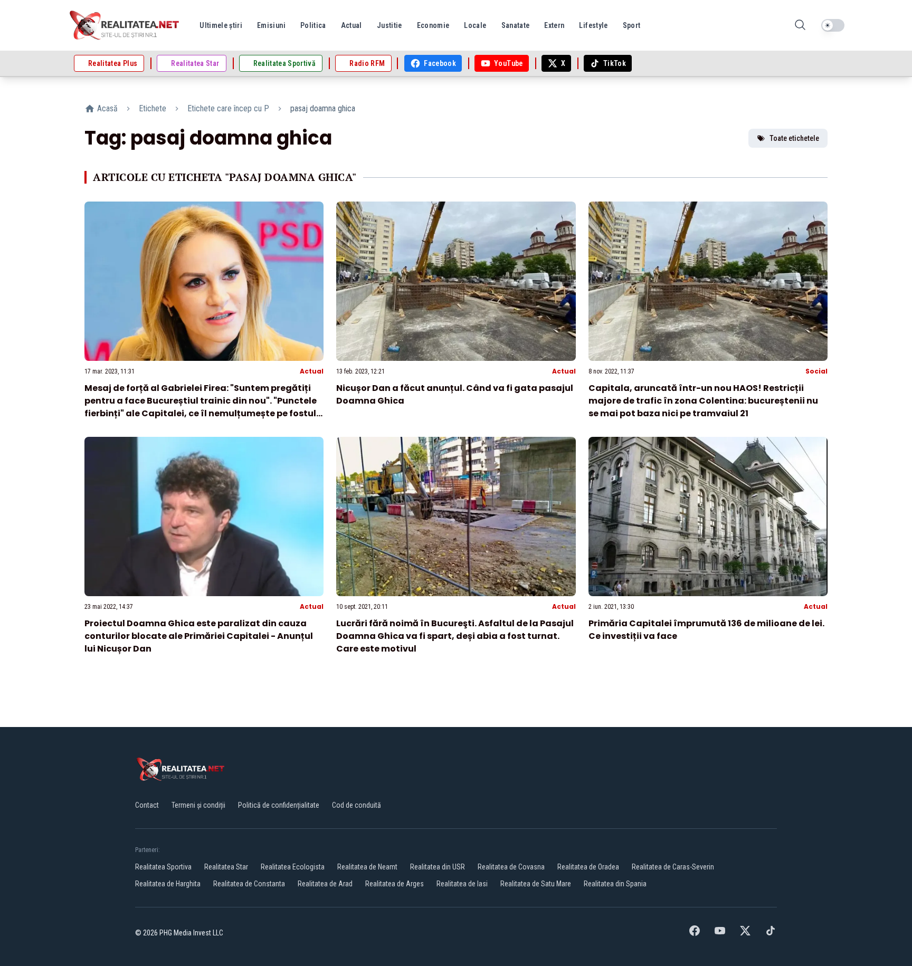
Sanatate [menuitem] (515, 25)
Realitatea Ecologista (293, 867)
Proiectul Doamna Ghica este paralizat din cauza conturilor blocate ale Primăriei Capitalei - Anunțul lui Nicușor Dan (198, 636)
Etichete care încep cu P (228, 108)
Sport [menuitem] (632, 25)
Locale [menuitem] (475, 25)
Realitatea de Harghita (168, 883)
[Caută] (800, 25)
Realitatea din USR (437, 867)
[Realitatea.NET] (125, 25)
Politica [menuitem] (313, 25)
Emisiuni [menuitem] (271, 25)
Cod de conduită (356, 805)
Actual (312, 371)
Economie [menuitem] (433, 25)
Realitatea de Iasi (462, 883)
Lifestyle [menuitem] (593, 25)
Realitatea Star (226, 867)
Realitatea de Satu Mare (535, 883)
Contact (147, 805)
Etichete (152, 108)
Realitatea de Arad (325, 883)
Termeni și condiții (198, 805)
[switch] (832, 25)
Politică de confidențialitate (278, 805)
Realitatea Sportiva (163, 867)
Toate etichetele (794, 138)
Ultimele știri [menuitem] (221, 25)
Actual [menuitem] (351, 25)
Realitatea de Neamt (367, 867)
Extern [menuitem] (554, 25)
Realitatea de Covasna (511, 867)
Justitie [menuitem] (389, 25)
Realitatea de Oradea (588, 867)
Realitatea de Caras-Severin (673, 867)
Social (816, 371)
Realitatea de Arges (394, 883)
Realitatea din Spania (615, 883)
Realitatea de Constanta (249, 883)
